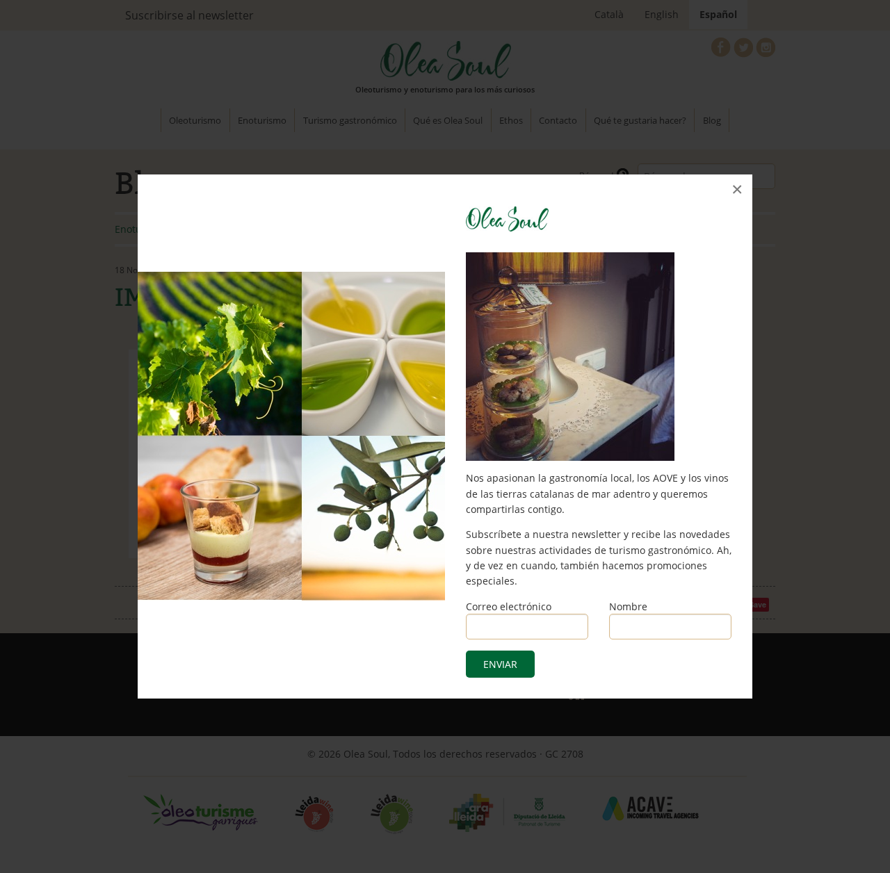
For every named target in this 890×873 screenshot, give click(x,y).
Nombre (628, 606)
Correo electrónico (508, 606)
